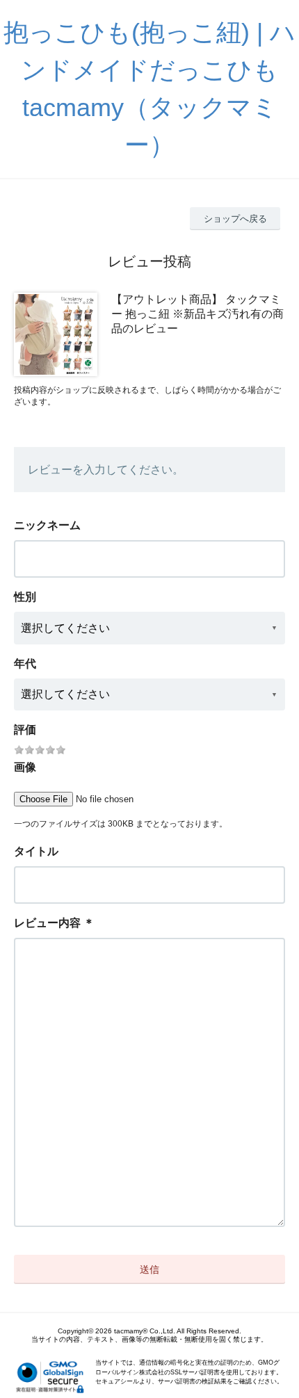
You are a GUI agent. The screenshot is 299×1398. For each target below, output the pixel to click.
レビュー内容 (47, 923)
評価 (25, 729)
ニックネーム (47, 525)
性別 (25, 597)
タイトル (36, 851)
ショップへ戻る (235, 218)
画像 (25, 767)
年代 (25, 663)
